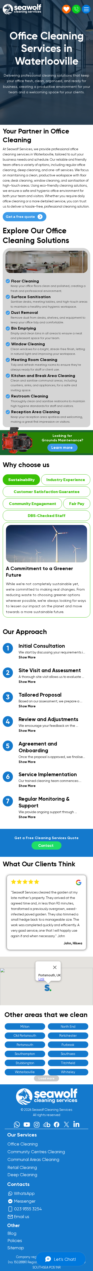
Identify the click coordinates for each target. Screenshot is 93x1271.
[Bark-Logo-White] (46, 1124)
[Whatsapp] (17, 1124)
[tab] (21, 479)
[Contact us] (66, 9)
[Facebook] (56, 1124)
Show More (27, 657)
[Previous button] (7, 912)
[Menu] (86, 9)
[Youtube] (27, 1124)
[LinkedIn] (76, 1124)
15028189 (20, 1262)
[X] (66, 1124)
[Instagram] (36, 1124)
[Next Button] (86, 912)
